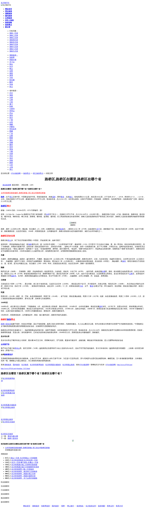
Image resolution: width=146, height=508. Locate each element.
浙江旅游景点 (38, 173)
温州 (101, 306)
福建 (11, 124)
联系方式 (119, 506)
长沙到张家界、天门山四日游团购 (24, 478)
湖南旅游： (13, 55)
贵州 (11, 147)
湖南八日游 (13, 49)
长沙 (11, 66)
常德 (11, 84)
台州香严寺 (5, 344)
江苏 (11, 165)
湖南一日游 (13, 33)
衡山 (11, 69)
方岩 (81, 286)
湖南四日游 (13, 40)
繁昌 (91, 286)
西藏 (11, 131)
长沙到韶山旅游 (68, 365)
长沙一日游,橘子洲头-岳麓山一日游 (25, 462)
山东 (11, 122)
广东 (11, 133)
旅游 (9, 319)
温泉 (11, 73)
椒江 (71, 197)
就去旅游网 (7, 185)
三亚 (11, 102)
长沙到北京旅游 (7, 434)
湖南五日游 (13, 42)
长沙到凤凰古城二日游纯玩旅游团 (24, 465)
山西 (11, 136)
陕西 (11, 138)
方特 (11, 78)
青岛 (11, 115)
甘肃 (11, 154)
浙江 (11, 169)
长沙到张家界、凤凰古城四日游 (23, 476)
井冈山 (12, 111)
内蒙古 (12, 127)
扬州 (124, 261)
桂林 (11, 106)
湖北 (11, 140)
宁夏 (11, 151)
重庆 (11, 145)
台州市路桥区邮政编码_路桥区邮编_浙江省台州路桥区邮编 (23, 193)
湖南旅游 (7, 365)
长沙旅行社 (5, 3)
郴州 (11, 82)
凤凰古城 (12, 60)
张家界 (12, 57)
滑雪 (11, 75)
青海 (11, 149)
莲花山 (17, 348)
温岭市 (13, 276)
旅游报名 (80, 506)
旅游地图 (101, 506)
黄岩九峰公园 (13, 436)
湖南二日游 (13, 35)
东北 (11, 158)
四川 (11, 118)
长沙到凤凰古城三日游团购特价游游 (25, 467)
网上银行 (70, 506)
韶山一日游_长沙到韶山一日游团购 (24, 458)
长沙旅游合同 (91, 506)
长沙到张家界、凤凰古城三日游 (23, 474)
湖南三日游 (13, 38)
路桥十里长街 (6, 324)
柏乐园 (12, 80)
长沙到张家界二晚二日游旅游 (23, 469)
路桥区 (4, 206)
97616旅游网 (16, 173)
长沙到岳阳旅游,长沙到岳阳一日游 (25, 460)
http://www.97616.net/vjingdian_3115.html (15, 368)
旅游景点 (26, 173)
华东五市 (12, 129)
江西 (11, 100)
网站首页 (26, 506)
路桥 (2, 197)
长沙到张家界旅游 (37, 365)
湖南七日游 (13, 47)
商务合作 (110, 506)
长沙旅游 (24, 365)
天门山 (12, 62)
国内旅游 (16, 365)
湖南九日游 (13, 51)
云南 (11, 97)
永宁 (98, 229)
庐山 (11, 113)
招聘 (63, 506)
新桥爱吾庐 (8, 354)
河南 (11, 160)
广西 (11, 120)
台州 (47, 214)
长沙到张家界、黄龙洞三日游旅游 (24, 471)
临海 (61, 229)
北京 (11, 93)
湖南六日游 (13, 44)
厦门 (11, 104)
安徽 (11, 142)
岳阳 (11, 71)
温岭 (54, 197)
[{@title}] (8, 381)
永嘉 (103, 271)
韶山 (11, 64)
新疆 (11, 163)
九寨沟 (12, 109)
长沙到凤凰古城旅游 (53, 365)
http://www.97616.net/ (124, 365)
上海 (11, 167)
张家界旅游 (45, 506)
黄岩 (62, 197)
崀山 (11, 87)
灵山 (9, 240)
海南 (11, 95)
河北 (11, 156)
